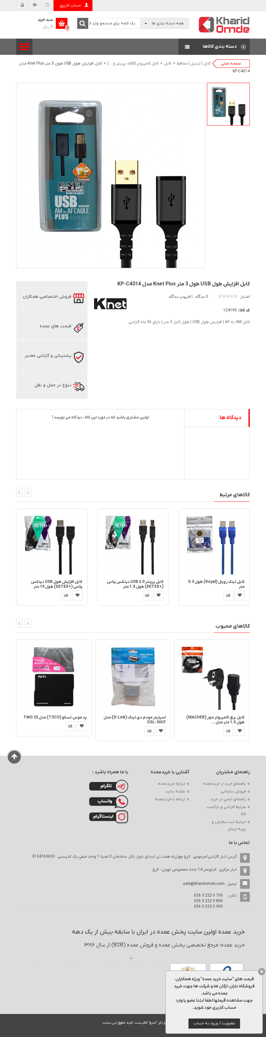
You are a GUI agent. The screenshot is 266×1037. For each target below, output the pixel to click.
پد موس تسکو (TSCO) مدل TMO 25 (55, 717)
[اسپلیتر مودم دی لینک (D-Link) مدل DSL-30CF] (132, 677)
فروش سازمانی (233, 791)
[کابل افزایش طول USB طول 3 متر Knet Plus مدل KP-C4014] (228, 104)
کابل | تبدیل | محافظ (194, 63)
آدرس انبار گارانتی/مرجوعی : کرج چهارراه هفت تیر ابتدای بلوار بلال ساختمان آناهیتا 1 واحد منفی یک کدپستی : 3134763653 (134, 856)
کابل (167, 63)
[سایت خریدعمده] (224, 24)
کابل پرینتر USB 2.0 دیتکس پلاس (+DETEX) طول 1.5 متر (135, 584)
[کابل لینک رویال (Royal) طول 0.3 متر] (214, 543)
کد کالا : (244, 310)
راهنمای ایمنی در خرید (228, 799)
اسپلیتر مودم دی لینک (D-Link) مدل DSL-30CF (134, 720)
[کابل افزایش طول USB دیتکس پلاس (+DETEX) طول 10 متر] (51, 543)
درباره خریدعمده (171, 783)
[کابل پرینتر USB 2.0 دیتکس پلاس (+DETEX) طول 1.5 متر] (133, 543)
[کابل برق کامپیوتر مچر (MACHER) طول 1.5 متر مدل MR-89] (212, 677)
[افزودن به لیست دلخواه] (77, 595)
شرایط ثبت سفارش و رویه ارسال (229, 825)
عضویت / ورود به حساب (214, 1023)
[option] (228, 104)
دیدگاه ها (230, 418)
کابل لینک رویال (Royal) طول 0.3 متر (216, 584)
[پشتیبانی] (35, 5)
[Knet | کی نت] (110, 303)
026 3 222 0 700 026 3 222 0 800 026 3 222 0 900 (208, 901)
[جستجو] (82, 23)
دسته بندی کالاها (214, 46)
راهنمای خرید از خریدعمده (224, 783)
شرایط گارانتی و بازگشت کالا (226, 810)
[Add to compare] (66, 595)
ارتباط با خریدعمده (170, 799)
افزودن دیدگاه (180, 296)
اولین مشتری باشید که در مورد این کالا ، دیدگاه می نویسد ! (100, 417)
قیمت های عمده (55, 326)
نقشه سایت (175, 791)
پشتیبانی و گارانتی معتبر (48, 356)
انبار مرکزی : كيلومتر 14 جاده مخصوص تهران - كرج (194, 869)
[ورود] (23, 5)
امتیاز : (244, 296)
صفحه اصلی (231, 63)
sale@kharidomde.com (203, 883)
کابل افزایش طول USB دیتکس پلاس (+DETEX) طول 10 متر (56, 584)
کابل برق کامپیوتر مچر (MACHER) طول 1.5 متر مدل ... (215, 720)
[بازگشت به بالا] (14, 757)
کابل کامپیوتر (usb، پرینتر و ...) (133, 63)
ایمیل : (210, 883)
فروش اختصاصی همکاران (47, 297)
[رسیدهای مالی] (47, 5)
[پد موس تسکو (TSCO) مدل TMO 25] (54, 677)
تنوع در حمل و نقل (53, 385)
